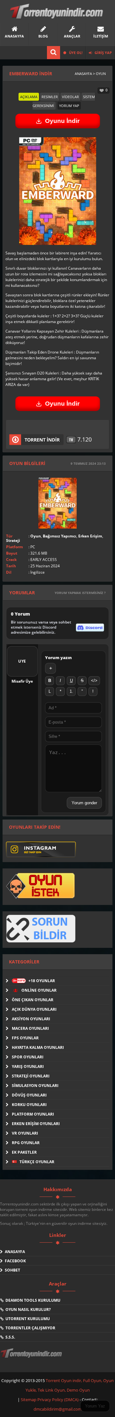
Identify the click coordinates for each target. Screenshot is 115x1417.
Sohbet (11, 1270)
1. (71, 691)
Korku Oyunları (29, 1104)
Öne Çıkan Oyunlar (32, 999)
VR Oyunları (25, 1133)
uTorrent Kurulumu (27, 1318)
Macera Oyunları (30, 1028)
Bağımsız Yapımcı (59, 536)
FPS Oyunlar (25, 1038)
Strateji (13, 540)
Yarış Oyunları (28, 1066)
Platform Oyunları (33, 1114)
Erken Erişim (90, 536)
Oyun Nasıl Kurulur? (27, 1309)
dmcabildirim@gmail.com (58, 1409)
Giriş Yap (103, 52)
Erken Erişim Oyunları (36, 1123)
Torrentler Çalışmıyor (29, 1328)
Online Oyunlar (38, 990)
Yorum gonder (84, 802)
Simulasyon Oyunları (35, 1085)
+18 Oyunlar (34, 980)
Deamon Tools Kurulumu (32, 1300)
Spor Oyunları (27, 1057)
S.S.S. (9, 1337)
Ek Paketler (24, 1152)
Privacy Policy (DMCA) (58, 1399)
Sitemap (29, 1399)
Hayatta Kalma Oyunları (38, 1047)
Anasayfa (14, 1251)
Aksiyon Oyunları (31, 1019)
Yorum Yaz (95, 1406)
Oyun (35, 536)
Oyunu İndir (62, 121)
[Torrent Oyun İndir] (32, 1357)
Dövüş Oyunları (29, 1095)
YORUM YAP (69, 105)
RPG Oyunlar (26, 1142)
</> (94, 680)
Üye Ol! (75, 52)
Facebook (14, 1261)
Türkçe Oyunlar (36, 1161)
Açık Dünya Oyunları (34, 1009)
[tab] (29, 97)
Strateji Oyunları (31, 1076)
